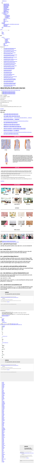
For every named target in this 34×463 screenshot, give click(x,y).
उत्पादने (3, 32)
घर (2, 2)
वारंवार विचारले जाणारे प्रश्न (7, 26)
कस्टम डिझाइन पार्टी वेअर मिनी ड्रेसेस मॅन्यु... (9, 49)
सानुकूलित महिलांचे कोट (6, 9)
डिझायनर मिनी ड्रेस (6, 6)
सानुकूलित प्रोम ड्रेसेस (6, 5)
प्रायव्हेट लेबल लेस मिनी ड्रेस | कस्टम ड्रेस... (9, 66)
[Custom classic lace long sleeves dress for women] (12, 124)
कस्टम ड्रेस (5, 14)
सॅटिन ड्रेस (6, 40)
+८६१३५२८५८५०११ (4, 336)
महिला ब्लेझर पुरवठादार (6, 4)
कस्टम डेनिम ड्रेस (7, 38)
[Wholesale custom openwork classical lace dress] (11, 114)
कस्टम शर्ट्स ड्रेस (7, 15)
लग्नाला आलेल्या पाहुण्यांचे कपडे (13, 324)
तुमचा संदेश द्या (2, 108)
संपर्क (2, 27)
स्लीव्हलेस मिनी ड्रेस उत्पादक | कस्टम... (8, 77)
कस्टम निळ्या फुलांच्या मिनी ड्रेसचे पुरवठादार (9, 68)
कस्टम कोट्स (5, 19)
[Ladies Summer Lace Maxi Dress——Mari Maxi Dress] (18, 117)
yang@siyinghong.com (5, 342)
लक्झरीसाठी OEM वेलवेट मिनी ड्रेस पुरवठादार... (9, 62)
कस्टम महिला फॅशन (6, 13)
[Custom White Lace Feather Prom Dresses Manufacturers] (18, 132)
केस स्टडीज (3, 22)
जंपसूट (4, 44)
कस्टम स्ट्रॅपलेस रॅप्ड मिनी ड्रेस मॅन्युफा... (8, 81)
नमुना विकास (5, 10)
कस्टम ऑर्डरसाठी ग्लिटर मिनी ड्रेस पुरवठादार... (9, 64)
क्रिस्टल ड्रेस (7, 41)
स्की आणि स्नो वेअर (6, 21)
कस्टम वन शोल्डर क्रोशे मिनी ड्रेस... (8, 75)
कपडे (2, 33)
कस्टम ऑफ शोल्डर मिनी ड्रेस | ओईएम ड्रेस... (9, 55)
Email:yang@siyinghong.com (6, 315)
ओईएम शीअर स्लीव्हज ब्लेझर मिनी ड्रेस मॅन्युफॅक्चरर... (10, 79)
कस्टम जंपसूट (5, 8)
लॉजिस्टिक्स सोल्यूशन (6, 12)
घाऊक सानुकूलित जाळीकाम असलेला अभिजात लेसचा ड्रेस (12, 116)
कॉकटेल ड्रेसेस (4, 324)
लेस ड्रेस (3, 318)
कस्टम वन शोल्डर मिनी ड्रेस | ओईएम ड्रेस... (9, 51)
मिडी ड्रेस (6, 39)
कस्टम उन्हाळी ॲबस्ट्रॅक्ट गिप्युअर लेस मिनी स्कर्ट (10, 122)
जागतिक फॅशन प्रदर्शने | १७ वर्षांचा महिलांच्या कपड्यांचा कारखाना (11, 24)
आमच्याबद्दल (3, 23)
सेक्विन (3, 319)
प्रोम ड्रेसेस (18, 324)
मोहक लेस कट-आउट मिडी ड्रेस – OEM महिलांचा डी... (11, 130)
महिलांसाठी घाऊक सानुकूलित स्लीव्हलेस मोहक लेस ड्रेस (9, 241)
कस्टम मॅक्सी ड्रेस (7, 16)
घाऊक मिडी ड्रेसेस (6, 7)
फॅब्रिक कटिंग (5, 25)
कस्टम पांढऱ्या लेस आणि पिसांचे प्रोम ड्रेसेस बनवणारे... (11, 133)
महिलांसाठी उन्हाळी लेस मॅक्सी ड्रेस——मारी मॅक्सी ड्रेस (11, 119)
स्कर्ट (4, 20)
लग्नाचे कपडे (6, 17)
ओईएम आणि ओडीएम (6, 11)
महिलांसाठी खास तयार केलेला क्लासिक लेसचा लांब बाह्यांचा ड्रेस (12, 126)
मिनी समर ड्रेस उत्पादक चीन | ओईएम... (8, 53)
